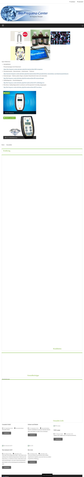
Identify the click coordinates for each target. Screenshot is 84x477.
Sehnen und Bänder (33, 424)
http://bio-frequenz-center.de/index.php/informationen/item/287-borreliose (23, 87)
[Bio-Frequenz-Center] (25, 13)
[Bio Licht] (30, 445)
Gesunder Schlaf (6, 424)
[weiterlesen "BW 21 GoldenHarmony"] (19, 127)
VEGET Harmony (9, 112)
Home (3, 144)
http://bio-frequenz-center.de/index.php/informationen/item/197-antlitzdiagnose (24, 82)
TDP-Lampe (57, 430)
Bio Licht (30, 450)
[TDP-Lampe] (57, 425)
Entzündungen (6, 379)
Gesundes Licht (58, 421)
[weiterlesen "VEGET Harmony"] (19, 102)
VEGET (7, 93)
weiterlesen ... (7, 433)
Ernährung (6, 151)
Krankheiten (57, 349)
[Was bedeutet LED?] (7, 445)
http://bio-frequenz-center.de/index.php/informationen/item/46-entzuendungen (24, 78)
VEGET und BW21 (10, 118)
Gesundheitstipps (33, 375)
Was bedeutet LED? (7, 450)
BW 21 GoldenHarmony (11, 137)
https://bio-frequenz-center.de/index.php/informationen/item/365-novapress (23, 69)
